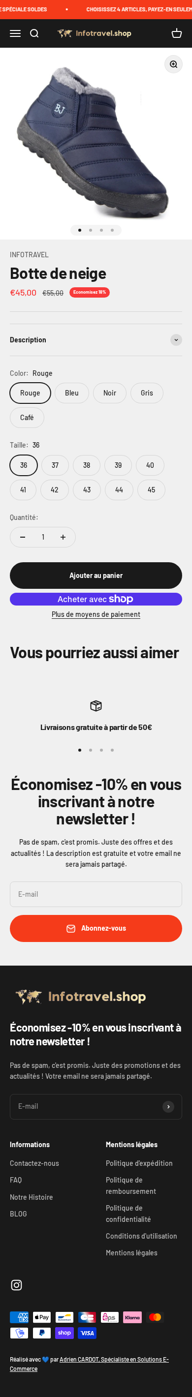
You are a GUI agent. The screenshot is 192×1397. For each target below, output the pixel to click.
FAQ (16, 1180)
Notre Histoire (31, 1197)
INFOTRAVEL (29, 254)
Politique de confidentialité (128, 1213)
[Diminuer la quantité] (22, 537)
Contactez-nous (34, 1163)
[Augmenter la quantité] (63, 537)
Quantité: (24, 517)
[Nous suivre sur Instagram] (16, 1285)
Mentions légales (132, 1252)
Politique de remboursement (131, 1185)
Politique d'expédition (139, 1163)
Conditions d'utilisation (141, 1236)
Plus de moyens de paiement (96, 614)
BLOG (18, 1214)
